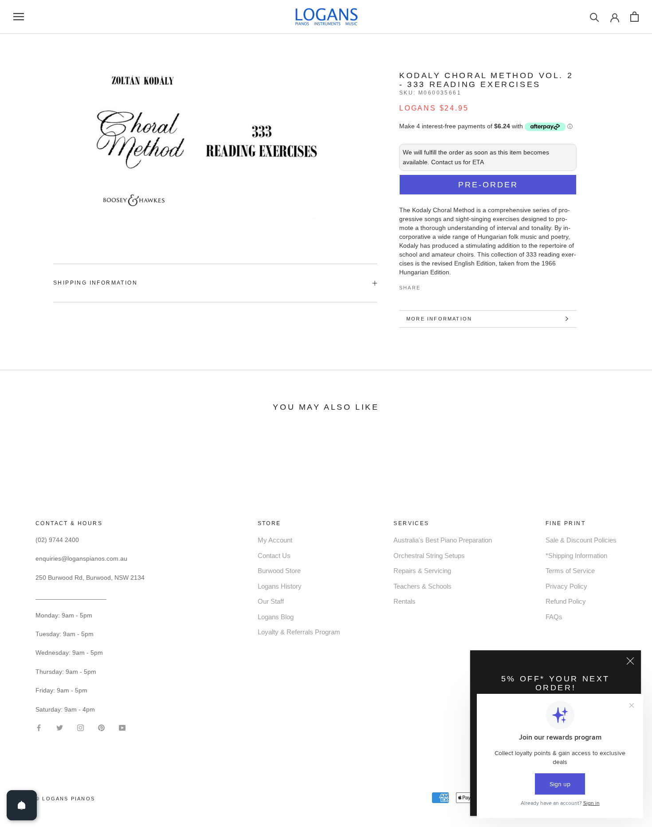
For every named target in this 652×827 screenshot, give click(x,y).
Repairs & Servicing (422, 570)
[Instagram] (80, 727)
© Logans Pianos (65, 798)
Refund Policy (566, 601)
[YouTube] (122, 727)
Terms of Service (570, 570)
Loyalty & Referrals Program (299, 632)
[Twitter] (440, 286)
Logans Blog (276, 617)
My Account (275, 540)
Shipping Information (95, 283)
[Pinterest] (452, 286)
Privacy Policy (566, 586)
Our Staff (271, 601)
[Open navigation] (18, 16)
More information (439, 318)
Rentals (404, 601)
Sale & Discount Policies (581, 540)
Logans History (280, 586)
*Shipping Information (576, 555)
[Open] (22, 805)
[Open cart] (634, 17)
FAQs (554, 617)
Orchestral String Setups (429, 555)
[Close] (630, 661)
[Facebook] (429, 286)
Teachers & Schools (422, 586)
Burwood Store (279, 570)
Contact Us (274, 555)
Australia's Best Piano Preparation (442, 540)
